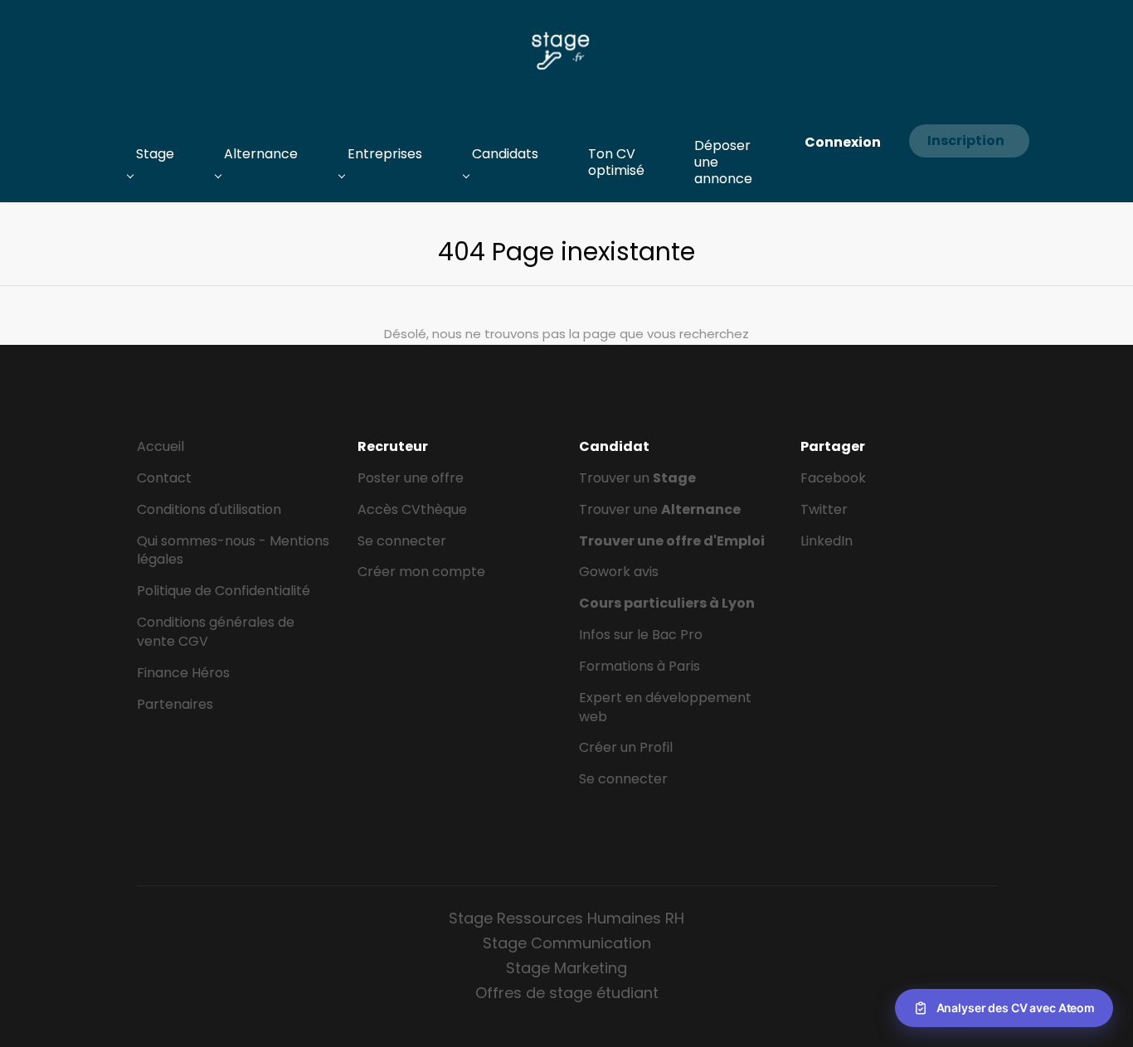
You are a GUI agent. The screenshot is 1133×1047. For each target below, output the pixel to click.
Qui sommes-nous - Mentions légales (233, 550)
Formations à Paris (639, 666)
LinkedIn (826, 540)
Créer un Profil (626, 747)
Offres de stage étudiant (567, 992)
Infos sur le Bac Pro (641, 634)
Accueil (160, 446)
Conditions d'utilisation (209, 509)
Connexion (843, 142)
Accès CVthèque (412, 509)
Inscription (965, 140)
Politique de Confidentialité (223, 590)
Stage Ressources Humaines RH (566, 918)
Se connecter (401, 540)
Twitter (824, 509)
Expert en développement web (665, 707)
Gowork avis (619, 571)
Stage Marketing (566, 967)
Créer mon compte (421, 571)
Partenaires (175, 704)
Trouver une (660, 509)
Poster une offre (410, 477)
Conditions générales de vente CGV (215, 632)
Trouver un (637, 477)
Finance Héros (183, 672)
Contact (164, 477)
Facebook (833, 477)
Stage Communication (567, 943)
